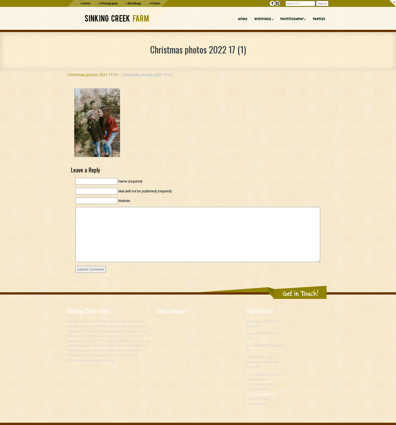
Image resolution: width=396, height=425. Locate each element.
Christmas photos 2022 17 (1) (92, 74)
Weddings (134, 3)
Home (86, 3)
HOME (242, 19)
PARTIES (319, 19)
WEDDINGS (262, 19)
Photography (109, 3)
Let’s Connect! (172, 310)
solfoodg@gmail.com (262, 394)
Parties (155, 3)
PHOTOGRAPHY (292, 19)
